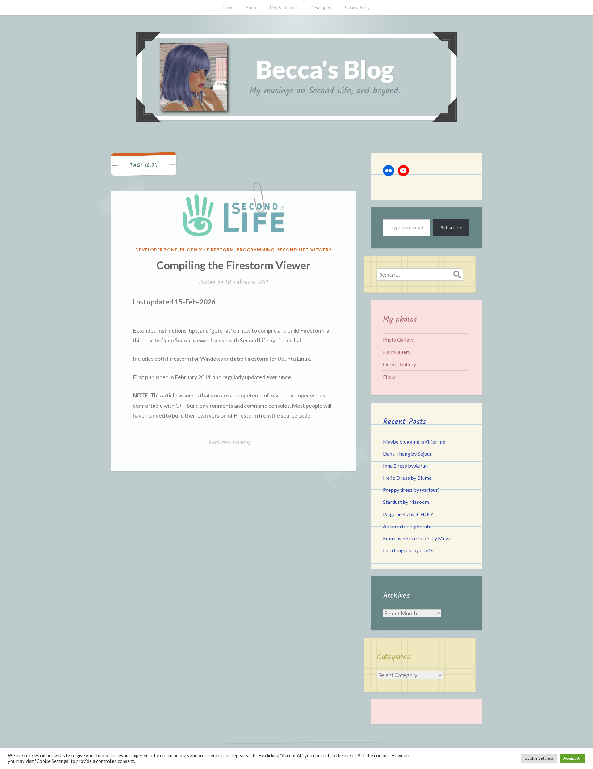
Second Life (292, 249)
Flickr (389, 377)
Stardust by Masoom (406, 502)
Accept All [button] (572, 758)
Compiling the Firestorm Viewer (233, 264)
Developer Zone (156, 249)
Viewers (321, 249)
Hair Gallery (396, 352)
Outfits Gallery (399, 364)
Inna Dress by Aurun (405, 466)
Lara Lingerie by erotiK (408, 550)
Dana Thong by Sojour (407, 454)
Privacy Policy (356, 7)
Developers (321, 7)
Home (229, 7)
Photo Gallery (398, 339)
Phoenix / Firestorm (207, 249)
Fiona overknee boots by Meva (416, 538)
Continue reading (244, 442)
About (252, 7)
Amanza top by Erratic (408, 526)
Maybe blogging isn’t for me (414, 441)
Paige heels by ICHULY (408, 514)
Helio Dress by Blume (407, 478)
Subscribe (451, 227)
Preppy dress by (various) (411, 490)
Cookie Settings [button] (538, 758)
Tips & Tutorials (284, 7)
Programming (256, 249)
